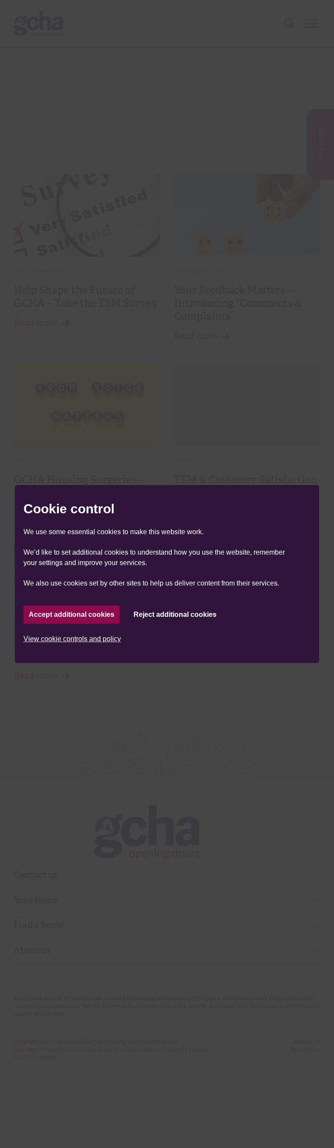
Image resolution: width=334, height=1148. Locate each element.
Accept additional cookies (71, 614)
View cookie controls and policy (72, 639)
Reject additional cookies (175, 614)
